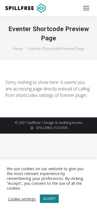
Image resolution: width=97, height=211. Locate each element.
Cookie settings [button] (22, 198)
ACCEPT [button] (49, 198)
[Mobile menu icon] (86, 8)
